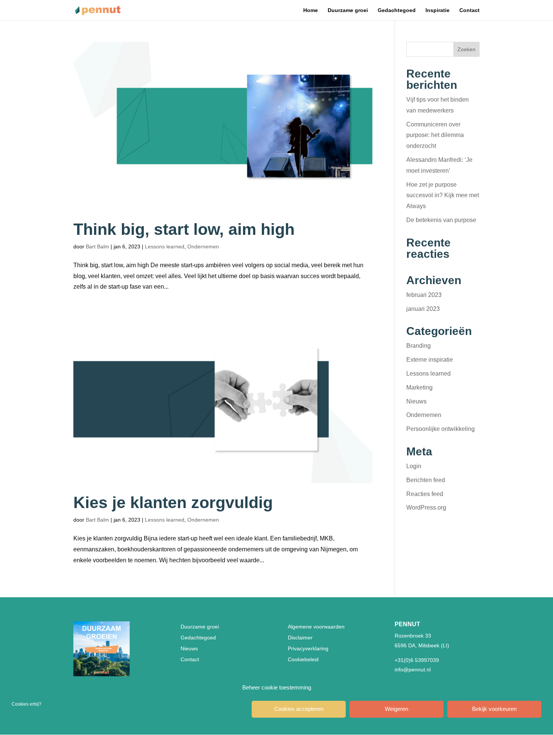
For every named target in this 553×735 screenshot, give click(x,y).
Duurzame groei (348, 10)
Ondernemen (203, 246)
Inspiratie (437, 10)
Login (413, 466)
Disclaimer (300, 638)
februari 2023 (424, 295)
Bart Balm (97, 246)
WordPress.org (426, 507)
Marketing (419, 387)
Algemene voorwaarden (316, 627)
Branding (418, 345)
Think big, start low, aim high (184, 229)
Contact (469, 10)
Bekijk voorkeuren (494, 709)
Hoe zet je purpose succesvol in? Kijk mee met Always (442, 195)
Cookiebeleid (303, 659)
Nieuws (416, 401)
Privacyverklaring (308, 648)
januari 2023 (423, 309)
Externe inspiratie (429, 359)
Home (310, 10)
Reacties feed (424, 494)
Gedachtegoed (397, 10)
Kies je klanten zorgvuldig (173, 502)
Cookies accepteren (299, 709)
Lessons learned (164, 246)
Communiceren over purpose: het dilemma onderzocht (435, 135)
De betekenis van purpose (441, 220)
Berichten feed (425, 480)
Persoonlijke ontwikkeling (440, 429)
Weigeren (396, 709)
